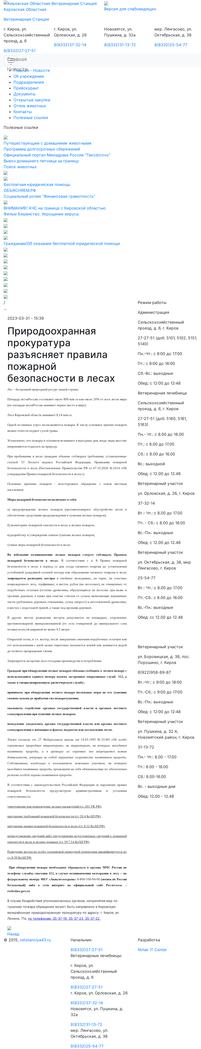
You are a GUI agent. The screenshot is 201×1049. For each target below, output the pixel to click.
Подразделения (28, 82)
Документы (24, 93)
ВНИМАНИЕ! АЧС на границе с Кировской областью (55, 208)
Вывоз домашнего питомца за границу (41, 160)
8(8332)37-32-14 (70, 44)
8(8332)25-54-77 (170, 44)
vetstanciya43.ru (35, 939)
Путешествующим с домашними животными (47, 143)
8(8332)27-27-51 (20, 50)
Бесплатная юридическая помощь (37, 184)
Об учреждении (28, 76)
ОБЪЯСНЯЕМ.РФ (20, 190)
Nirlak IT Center (152, 949)
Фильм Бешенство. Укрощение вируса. (41, 213)
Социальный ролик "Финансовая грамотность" (49, 196)
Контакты (22, 111)
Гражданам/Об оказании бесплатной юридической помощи (62, 243)
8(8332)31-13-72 (120, 44)
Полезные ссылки (30, 117)
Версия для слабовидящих (130, 8)
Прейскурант (26, 88)
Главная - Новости (31, 70)
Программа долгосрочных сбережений (42, 149)
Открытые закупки (31, 99)
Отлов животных (29, 105)
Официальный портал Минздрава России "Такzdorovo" (57, 154)
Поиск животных (20, 166)
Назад (13, 933)
